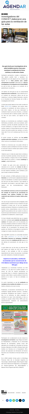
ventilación (4, 394)
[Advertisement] (14, 53)
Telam (6, 391)
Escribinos (17, 409)
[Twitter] (10, 400)
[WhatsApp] (13, 400)
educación (24, 392)
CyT (2, 14)
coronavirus (18, 392)
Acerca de (12, 409)
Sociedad (5, 14)
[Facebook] (7, 400)
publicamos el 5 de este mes (17, 236)
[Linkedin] (23, 400)
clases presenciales (11, 392)
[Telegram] (17, 400)
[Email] (20, 400)
